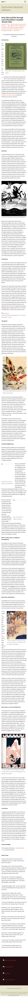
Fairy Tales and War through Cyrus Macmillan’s (12, 20)
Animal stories (22, 25)
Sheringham (4, 30)
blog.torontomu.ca (14, 992)
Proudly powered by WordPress (14, 988)
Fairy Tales (3, 25)
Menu (2, 1)
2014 (13, 24)
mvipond (17, 30)
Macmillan (16, 29)
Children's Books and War (20, 24)
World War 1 (10, 30)
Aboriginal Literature (13, 25)
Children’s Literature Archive (8, 95)
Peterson (21, 29)
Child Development (15, 27)
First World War (9, 29)
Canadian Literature (5, 27)
